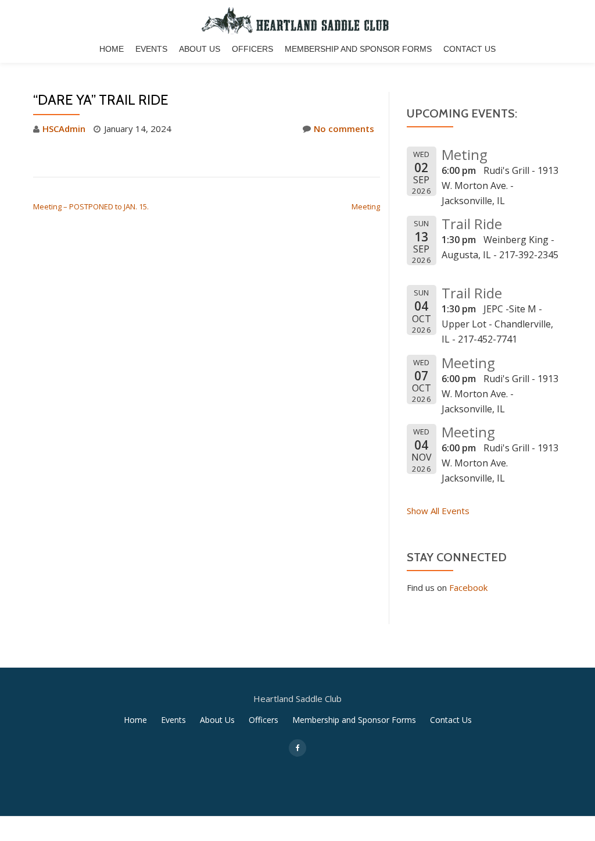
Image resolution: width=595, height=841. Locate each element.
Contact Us (469, 49)
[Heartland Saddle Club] (297, 20)
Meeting (366, 206)
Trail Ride (472, 223)
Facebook (468, 587)
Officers (252, 49)
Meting (465, 154)
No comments (344, 128)
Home (111, 49)
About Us (199, 49)
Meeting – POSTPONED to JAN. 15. (91, 206)
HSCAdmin (63, 128)
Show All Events (438, 510)
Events (151, 49)
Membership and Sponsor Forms (358, 49)
